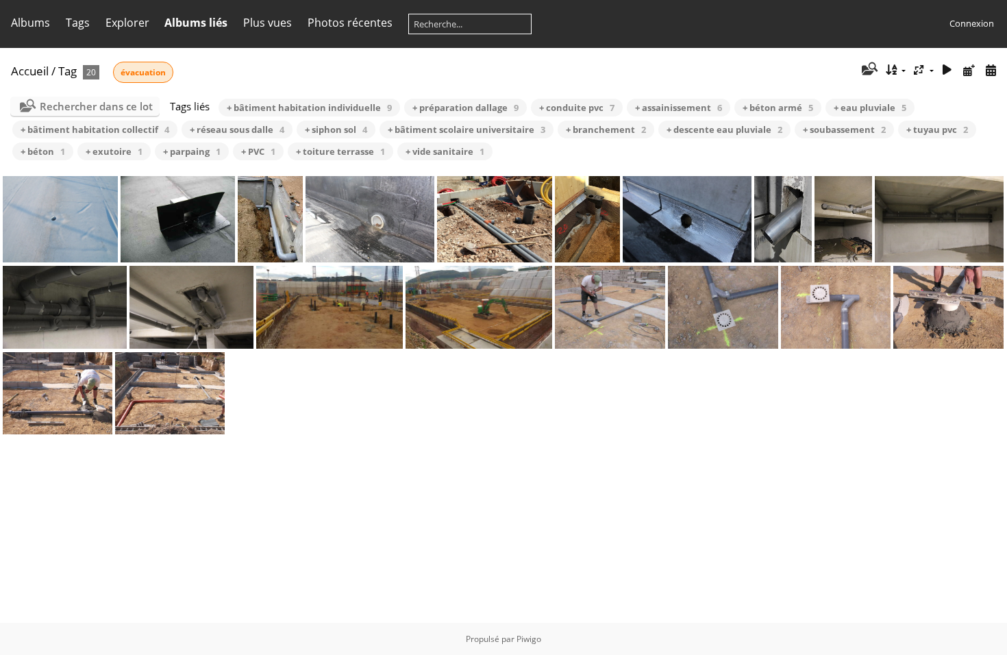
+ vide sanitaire (445, 151)
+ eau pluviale (870, 107)
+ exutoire (114, 151)
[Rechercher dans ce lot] (868, 70)
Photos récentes (350, 22)
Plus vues (267, 22)
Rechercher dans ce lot (96, 106)
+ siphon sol (336, 129)
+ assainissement (678, 107)
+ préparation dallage (465, 107)
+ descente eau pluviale (724, 129)
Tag (67, 71)
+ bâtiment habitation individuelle (309, 107)
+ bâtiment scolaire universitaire (466, 129)
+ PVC (258, 151)
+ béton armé (778, 107)
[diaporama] (947, 70)
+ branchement (606, 129)
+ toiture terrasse (340, 151)
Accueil (30, 71)
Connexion (971, 23)
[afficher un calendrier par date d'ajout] (968, 70)
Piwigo (529, 639)
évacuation (143, 72)
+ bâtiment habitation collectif (95, 129)
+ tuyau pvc (937, 129)
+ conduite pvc (576, 107)
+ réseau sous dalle (237, 129)
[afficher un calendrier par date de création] (990, 70)
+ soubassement (844, 129)
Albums (30, 22)
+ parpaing (192, 151)
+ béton (43, 151)
